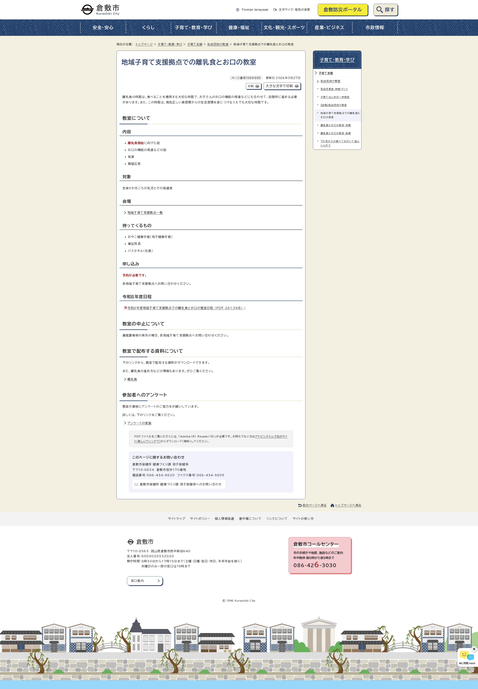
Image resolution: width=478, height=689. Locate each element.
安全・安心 (103, 27)
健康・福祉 (239, 27)
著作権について (250, 518)
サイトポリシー (200, 518)
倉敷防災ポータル (343, 9)
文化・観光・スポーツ (284, 27)
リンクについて (277, 518)
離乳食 (132, 379)
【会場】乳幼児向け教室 (334, 105)
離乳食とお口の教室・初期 (336, 125)
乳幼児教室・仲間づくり (334, 89)
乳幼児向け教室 (217, 44)
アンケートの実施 (140, 423)
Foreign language (255, 9)
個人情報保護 (224, 518)
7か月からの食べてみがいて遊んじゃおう (340, 143)
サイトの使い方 (303, 518)
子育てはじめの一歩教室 (335, 97)
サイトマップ (176, 518)
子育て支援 (194, 44)
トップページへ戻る (348, 505)
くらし (148, 27)
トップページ (144, 44)
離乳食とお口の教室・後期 (336, 133)
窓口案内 (137, 580)
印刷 (251, 86)
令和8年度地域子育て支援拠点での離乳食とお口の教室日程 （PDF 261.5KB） (185, 307)
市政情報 (375, 27)
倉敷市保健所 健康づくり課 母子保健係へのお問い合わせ (181, 484)
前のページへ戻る (315, 505)
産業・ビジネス (329, 27)
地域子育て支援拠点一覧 (145, 212)
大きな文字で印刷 (279, 86)
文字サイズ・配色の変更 (294, 9)
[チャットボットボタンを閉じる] (474, 649)
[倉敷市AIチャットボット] (467, 657)
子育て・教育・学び (193, 27)
